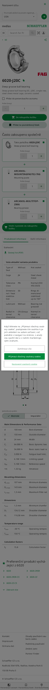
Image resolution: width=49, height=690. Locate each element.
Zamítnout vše (24, 348)
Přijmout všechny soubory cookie (24, 356)
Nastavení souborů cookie (24, 364)
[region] (24, 345)
